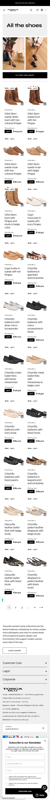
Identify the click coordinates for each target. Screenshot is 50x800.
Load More (14, 651)
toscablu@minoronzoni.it (21, 698)
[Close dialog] (45, 741)
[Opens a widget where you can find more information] (40, 795)
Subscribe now (25, 791)
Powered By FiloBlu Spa (20, 720)
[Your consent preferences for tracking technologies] (2, 600)
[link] (14, 110)
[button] (4, 10)
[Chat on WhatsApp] (44, 788)
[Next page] (41, 607)
